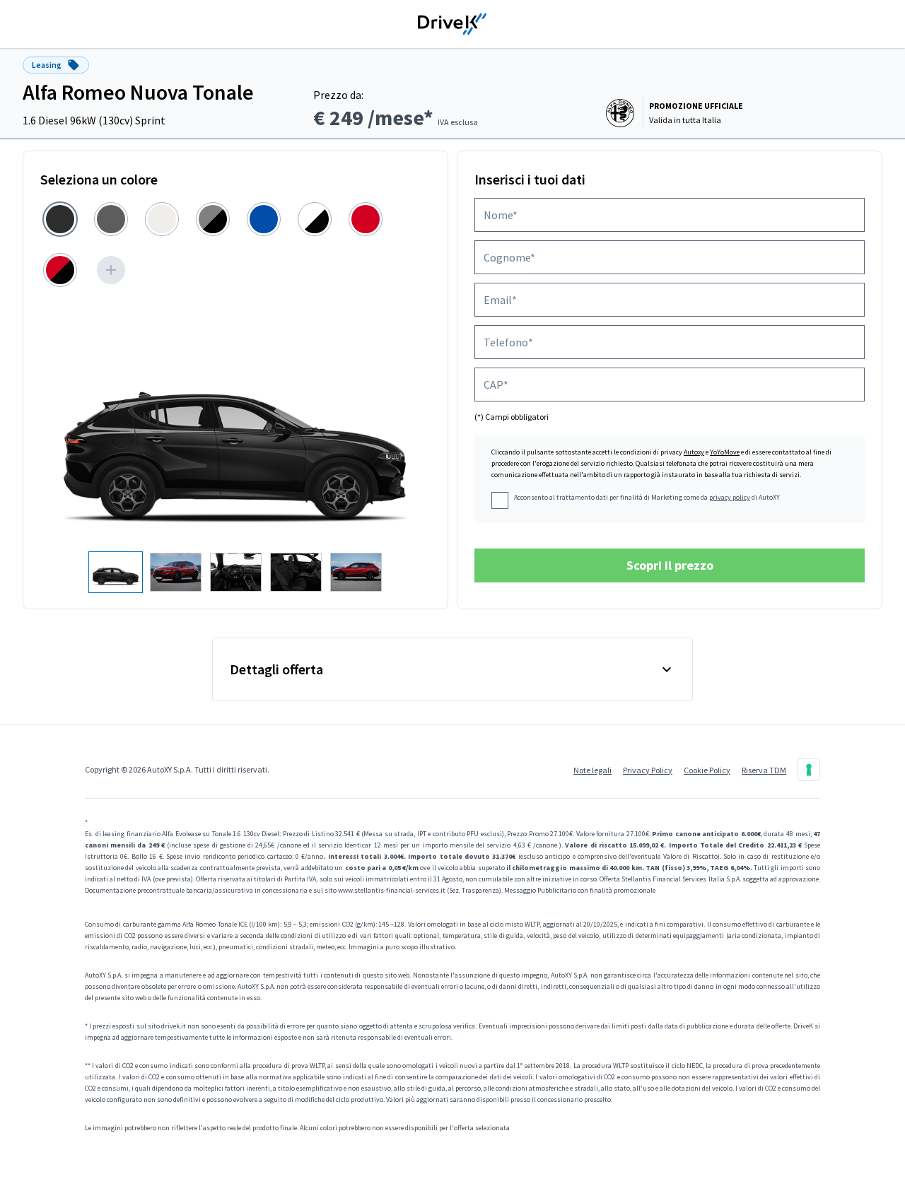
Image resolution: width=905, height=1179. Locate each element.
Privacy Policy (647, 770)
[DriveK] (452, 24)
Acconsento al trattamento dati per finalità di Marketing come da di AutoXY (647, 497)
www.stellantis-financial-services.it (391, 890)
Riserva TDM (764, 770)
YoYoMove (725, 452)
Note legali (592, 770)
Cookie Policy (707, 770)
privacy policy (729, 497)
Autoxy (694, 452)
